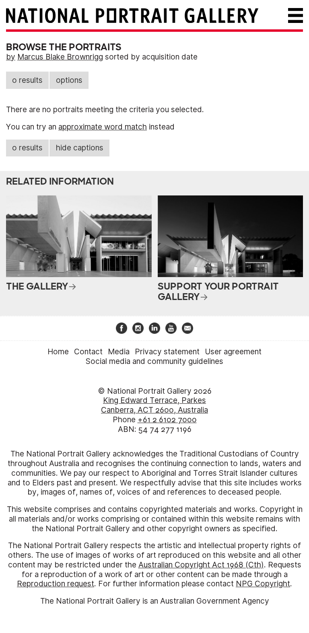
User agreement (233, 351)
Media (119, 351)
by (10, 57)
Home (58, 351)
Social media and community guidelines (154, 361)
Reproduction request (55, 583)
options (69, 80)
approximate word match (102, 127)
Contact (88, 351)
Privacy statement (167, 351)
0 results (27, 80)
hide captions (79, 147)
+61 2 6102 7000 (167, 419)
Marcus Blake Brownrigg (60, 57)
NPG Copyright (263, 583)
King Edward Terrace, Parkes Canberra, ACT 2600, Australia (154, 405)
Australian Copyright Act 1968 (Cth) (201, 564)
